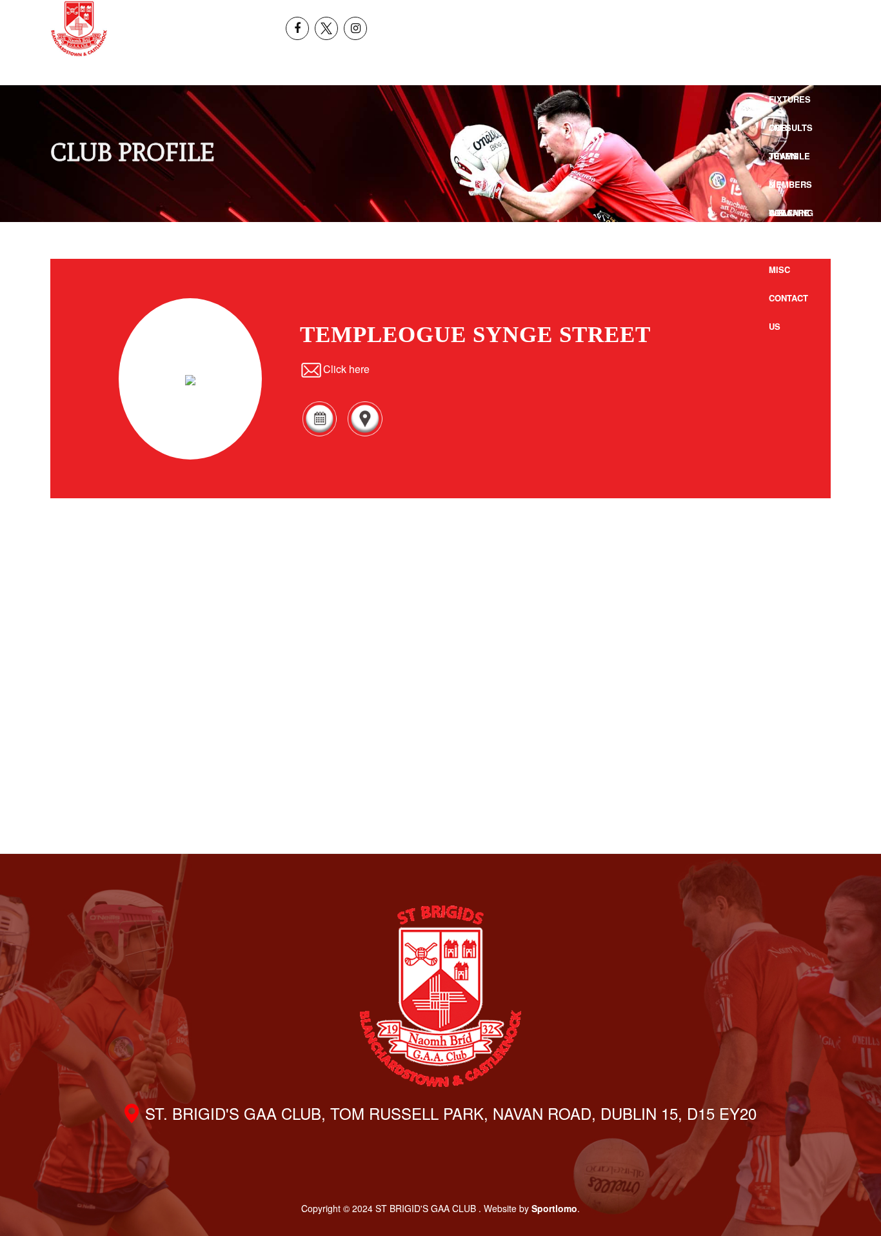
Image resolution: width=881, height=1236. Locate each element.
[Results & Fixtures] (319, 434)
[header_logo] (79, 28)
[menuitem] (775, 14)
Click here (346, 368)
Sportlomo (554, 1208)
